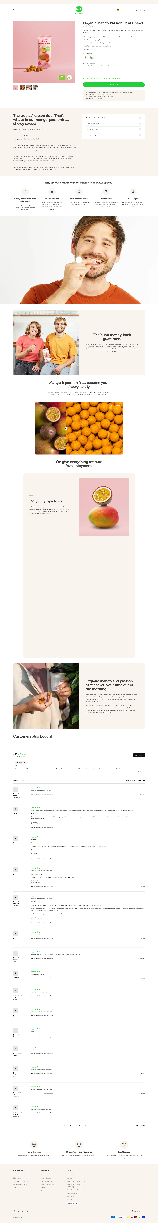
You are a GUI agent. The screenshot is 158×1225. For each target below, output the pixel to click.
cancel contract (73, 1203)
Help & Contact (46, 1178)
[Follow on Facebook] (14, 1211)
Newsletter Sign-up (47, 1184)
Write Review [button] (139, 755)
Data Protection (72, 1193)
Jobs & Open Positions (20, 1175)
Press (15, 1188)
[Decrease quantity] (85, 73)
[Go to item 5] (15, 88)
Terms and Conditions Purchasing (74, 1186)
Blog (42, 1191)
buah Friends (38, 10)
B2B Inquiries (17, 1178)
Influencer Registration (20, 1181)
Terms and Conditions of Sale (76, 1181)
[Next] (97, 2)
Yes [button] (45, 794)
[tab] (131, 781)
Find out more (108, 94)
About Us (44, 1175)
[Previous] (60, 2)
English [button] (140, 771)
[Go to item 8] (35, 88)
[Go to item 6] (22, 88)
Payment (70, 1199)
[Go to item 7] (29, 88)
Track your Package (47, 1181)
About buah (25, 10)
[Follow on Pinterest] (23, 1211)
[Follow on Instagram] (18, 1211)
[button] (62, 1125)
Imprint (69, 1178)
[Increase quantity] (92, 73)
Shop (14, 10)
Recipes (43, 1188)
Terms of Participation (20, 1184)
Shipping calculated (96, 65)
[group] (21, 754)
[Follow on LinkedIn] (27, 1211)
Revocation (70, 1196)
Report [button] (48, 794)
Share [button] (51, 794)
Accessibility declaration (74, 1190)
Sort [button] (14, 780)
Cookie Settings (72, 1175)
